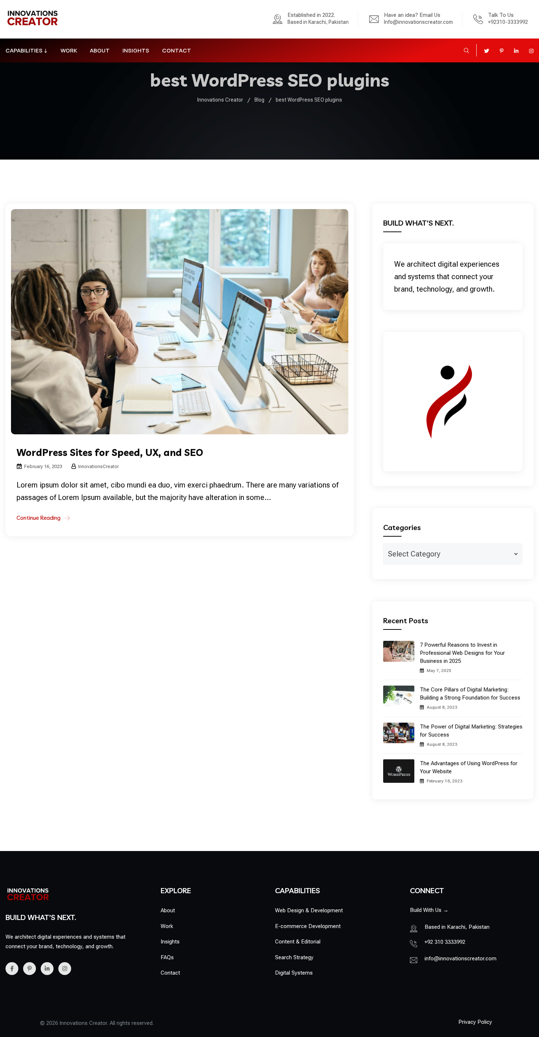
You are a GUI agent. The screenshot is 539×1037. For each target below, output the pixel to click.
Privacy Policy (475, 1022)
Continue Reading (38, 517)
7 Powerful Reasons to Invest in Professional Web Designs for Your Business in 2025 (462, 653)
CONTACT (176, 50)
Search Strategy (294, 957)
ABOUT (100, 50)
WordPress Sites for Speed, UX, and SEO (109, 452)
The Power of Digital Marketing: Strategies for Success (471, 730)
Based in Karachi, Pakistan (318, 22)
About (168, 910)
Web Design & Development (309, 910)
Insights (170, 941)
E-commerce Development (308, 926)
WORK (68, 50)
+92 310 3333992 (445, 942)
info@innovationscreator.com (460, 958)
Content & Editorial (297, 941)
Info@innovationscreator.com (418, 22)
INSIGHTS (135, 50)
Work (167, 926)
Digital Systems (294, 973)
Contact (170, 973)
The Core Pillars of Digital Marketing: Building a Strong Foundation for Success (470, 693)
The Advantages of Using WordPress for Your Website (468, 767)
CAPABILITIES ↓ (27, 50)
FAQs (167, 957)
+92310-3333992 (508, 22)
